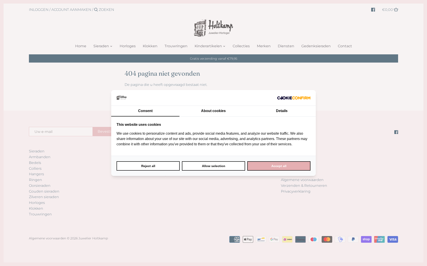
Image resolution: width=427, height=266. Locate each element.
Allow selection (213, 166)
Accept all (278, 166)
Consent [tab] (145, 111)
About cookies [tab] (213, 111)
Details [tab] (282, 111)
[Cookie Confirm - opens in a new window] (293, 97)
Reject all (148, 166)
